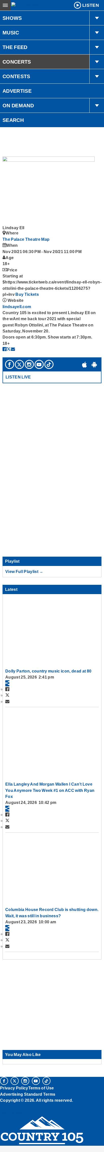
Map (45, 239)
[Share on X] (9, 349)
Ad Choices (12, 1112)
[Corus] (1, 1107)
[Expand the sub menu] (96, 18)
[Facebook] (9, 364)
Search (13, 120)
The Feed (15, 47)
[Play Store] (94, 364)
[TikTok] (49, 364)
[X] (19, 364)
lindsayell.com (17, 306)
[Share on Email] (13, 349)
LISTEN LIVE (18, 377)
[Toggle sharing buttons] (7, 683)
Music (11, 32)
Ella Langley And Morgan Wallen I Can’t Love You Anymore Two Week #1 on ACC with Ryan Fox (49, 790)
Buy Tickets (27, 294)
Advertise (17, 91)
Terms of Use (41, 1088)
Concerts (17, 62)
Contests (16, 76)
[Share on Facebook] (5, 349)
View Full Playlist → (24, 571)
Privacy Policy (14, 1088)
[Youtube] (39, 364)
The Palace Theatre (22, 239)
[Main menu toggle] (5, 5)
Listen (90, 5)
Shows (12, 18)
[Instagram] (29, 364)
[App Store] (84, 364)
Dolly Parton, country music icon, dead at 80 (48, 671)
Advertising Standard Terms (27, 1094)
